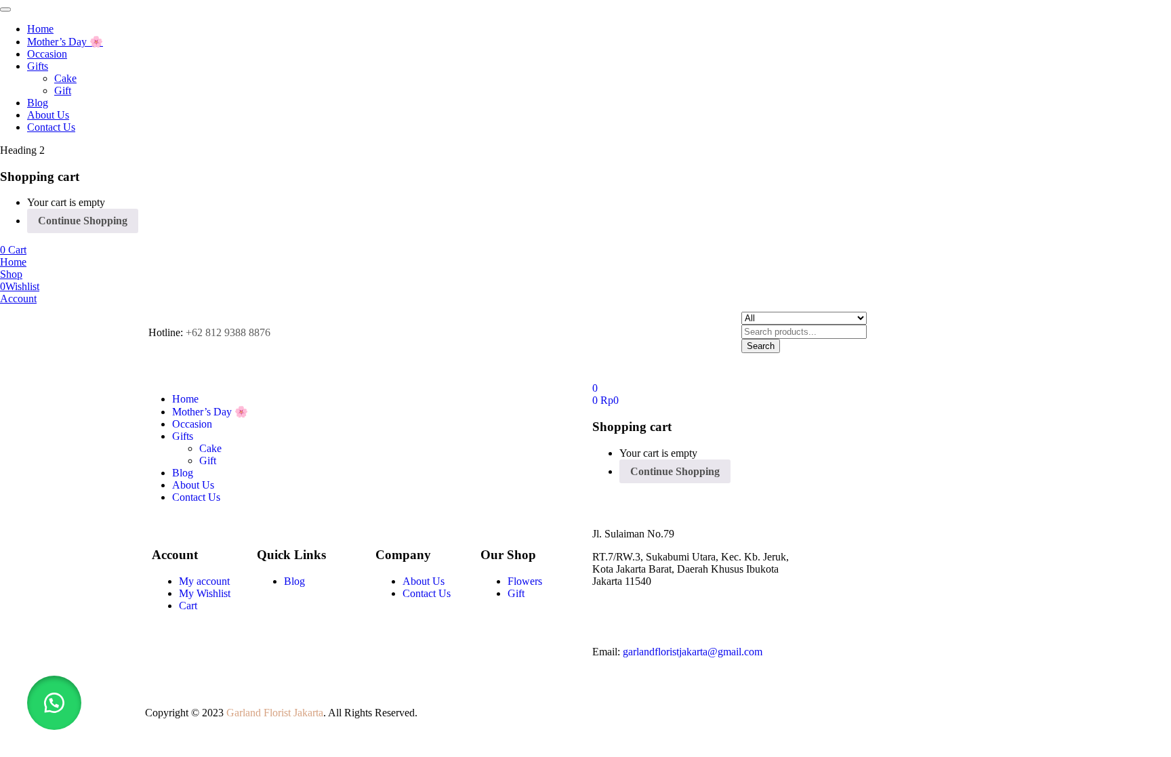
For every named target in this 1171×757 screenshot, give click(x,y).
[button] (13, 249)
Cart (188, 605)
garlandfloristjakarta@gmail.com (692, 651)
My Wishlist (204, 593)
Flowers (525, 581)
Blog (37, 102)
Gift (62, 90)
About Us (48, 115)
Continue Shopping (82, 220)
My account (204, 581)
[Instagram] (682, 615)
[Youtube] (646, 615)
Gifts (37, 66)
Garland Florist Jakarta (274, 712)
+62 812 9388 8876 (228, 332)
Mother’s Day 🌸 (65, 41)
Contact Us (51, 127)
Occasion (47, 54)
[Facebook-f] (609, 615)
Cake (65, 78)
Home (40, 29)
